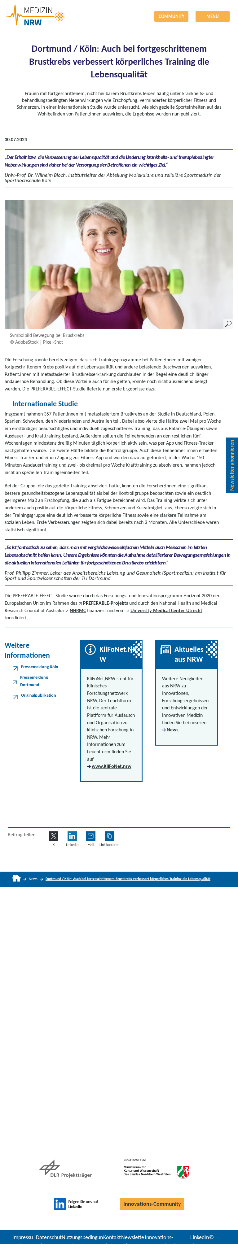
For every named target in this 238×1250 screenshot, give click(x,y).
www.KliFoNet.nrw (111, 766)
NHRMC (78, 610)
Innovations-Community (152, 1203)
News (172, 730)
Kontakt (112, 1237)
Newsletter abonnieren (232, 465)
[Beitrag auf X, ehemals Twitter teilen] (53, 836)
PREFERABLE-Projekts (105, 603)
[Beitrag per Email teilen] (90, 836)
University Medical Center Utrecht (166, 610)
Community (171, 16)
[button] (109, 836)
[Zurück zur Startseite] (119, 10)
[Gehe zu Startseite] (16, 879)
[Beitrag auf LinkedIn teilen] (72, 836)
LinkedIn (199, 1237)
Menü (212, 16)
